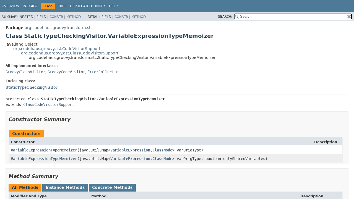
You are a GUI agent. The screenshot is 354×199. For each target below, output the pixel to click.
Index (100, 6)
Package (30, 6)
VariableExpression (130, 150)
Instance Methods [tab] (65, 187)
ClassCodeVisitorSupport (48, 104)
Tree (62, 6)
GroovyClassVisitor (25, 72)
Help (113, 6)
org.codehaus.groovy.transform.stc (59, 27)
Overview (10, 6)
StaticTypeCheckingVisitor (32, 87)
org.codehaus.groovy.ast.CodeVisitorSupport (56, 48)
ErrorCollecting (104, 72)
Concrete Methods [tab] (112, 187)
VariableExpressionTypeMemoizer (44, 150)
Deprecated (81, 6)
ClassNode (162, 150)
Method (73, 17)
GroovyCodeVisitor (66, 72)
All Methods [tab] (25, 187)
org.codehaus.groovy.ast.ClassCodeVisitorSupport (69, 53)
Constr (56, 17)
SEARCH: (225, 17)
